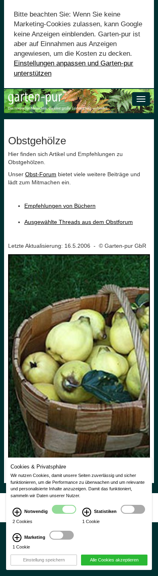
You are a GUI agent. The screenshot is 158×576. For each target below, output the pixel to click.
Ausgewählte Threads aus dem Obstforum (78, 222)
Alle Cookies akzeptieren (114, 559)
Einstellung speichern (44, 559)
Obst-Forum (40, 174)
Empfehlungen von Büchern (60, 206)
